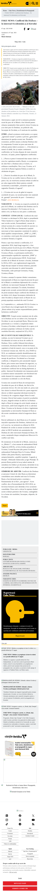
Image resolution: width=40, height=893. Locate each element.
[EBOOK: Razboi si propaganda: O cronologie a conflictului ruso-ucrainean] (20, 770)
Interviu (10, 854)
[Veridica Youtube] (33, 820)
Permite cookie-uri (20, 888)
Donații (10, 838)
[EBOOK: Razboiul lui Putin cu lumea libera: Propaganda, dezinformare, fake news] (20, 786)
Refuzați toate (20, 883)
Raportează (20, 636)
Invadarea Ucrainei (30, 836)
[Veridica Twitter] (33, 815)
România (30, 831)
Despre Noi (10, 828)
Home (5, 10)
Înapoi (5, 505)
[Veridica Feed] (33, 824)
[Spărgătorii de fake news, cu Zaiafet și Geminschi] (20, 513)
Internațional (30, 833)
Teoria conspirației (30, 856)
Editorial (10, 851)
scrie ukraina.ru (13, 200)
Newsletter (10, 836)
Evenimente (10, 833)
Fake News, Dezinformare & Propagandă (21, 10)
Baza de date (30, 859)
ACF (10, 859)
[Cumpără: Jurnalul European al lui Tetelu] (20, 791)
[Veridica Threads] (20, 820)
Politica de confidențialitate (10, 844)
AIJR (10, 841)
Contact (10, 831)
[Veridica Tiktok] (6, 824)
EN (30, 3)
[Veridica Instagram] (6, 820)
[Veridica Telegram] (20, 824)
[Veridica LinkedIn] (6, 815)
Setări (20, 878)
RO (27, 3)
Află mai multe (13, 872)
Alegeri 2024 (10, 856)
